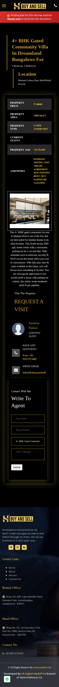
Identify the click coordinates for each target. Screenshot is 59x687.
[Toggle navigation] (4, 5)
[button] (13, 211)
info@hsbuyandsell (34, 372)
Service (13, 575)
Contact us (15, 579)
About (12, 571)
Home (12, 567)
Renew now (14, 18)
